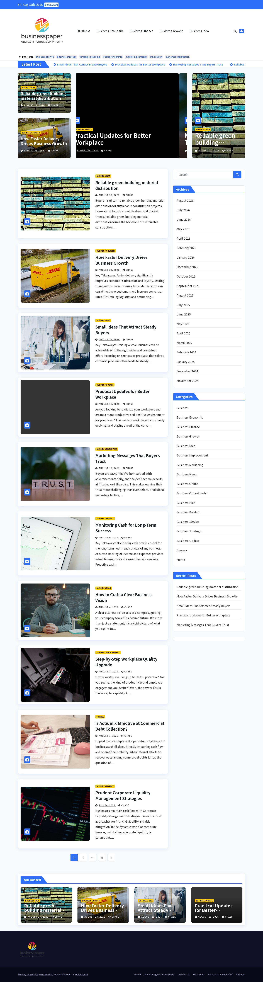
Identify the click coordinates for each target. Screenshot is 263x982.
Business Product (189, 512)
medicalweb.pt (187, 677)
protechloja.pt (186, 672)
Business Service (188, 521)
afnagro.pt (183, 656)
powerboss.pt (186, 651)
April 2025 (184, 333)
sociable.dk (184, 774)
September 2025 (188, 286)
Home (181, 559)
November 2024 (188, 380)
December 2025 (187, 267)
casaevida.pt (185, 726)
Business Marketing (106, 449)
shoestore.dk (185, 769)
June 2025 (184, 314)
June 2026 (184, 219)
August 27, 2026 (34, 105)
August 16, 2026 (109, 403)
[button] (235, 31)
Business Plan (103, 588)
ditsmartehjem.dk (189, 785)
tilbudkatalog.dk (188, 753)
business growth (45, 56)
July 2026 (183, 210)
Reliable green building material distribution (43, 96)
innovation (156, 56)
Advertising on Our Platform (159, 974)
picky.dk (182, 790)
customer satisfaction (177, 56)
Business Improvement (108, 652)
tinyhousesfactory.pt (190, 710)
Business (84, 31)
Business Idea (199, 31)
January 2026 (186, 257)
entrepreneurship (112, 56)
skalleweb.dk (185, 779)
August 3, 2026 (109, 671)
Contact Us (184, 974)
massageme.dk (186, 801)
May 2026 (183, 229)
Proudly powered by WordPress (35, 974)
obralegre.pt (185, 737)
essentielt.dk (185, 763)
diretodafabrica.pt (189, 704)
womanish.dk (185, 758)
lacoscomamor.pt (188, 688)
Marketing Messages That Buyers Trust (203, 625)
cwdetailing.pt (186, 731)
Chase (55, 105)
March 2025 (184, 343)
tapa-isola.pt (185, 715)
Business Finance (141, 31)
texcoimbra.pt (186, 747)
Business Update (104, 384)
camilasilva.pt (186, 661)
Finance (100, 716)
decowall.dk (185, 806)
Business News (187, 474)
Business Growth (171, 31)
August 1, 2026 (109, 735)
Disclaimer (198, 974)
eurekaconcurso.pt (189, 694)
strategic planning (90, 56)
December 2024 (187, 371)
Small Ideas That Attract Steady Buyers (203, 606)
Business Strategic (189, 531)
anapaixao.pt (185, 667)
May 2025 (183, 324)
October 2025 (186, 276)
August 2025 (185, 295)
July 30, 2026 (107, 805)
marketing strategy (136, 56)
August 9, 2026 (109, 537)
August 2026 (185, 200)
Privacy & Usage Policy (220, 974)
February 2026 (186, 248)
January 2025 (186, 361)
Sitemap (240, 974)
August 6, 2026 (109, 607)
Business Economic (110, 31)
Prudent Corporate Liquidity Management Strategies (122, 795)
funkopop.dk (185, 796)
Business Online (187, 484)
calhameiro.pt (186, 720)
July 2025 (183, 305)
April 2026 (184, 238)
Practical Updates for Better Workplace (204, 615)
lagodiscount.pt (187, 683)
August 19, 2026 (109, 339)
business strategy (66, 56)
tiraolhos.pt (185, 812)
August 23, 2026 (34, 150)
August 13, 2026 (109, 468)
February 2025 (186, 352)
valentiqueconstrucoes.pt (194, 742)
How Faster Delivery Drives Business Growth (44, 141)
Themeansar (81, 974)
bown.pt (182, 699)
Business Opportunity (192, 493)
